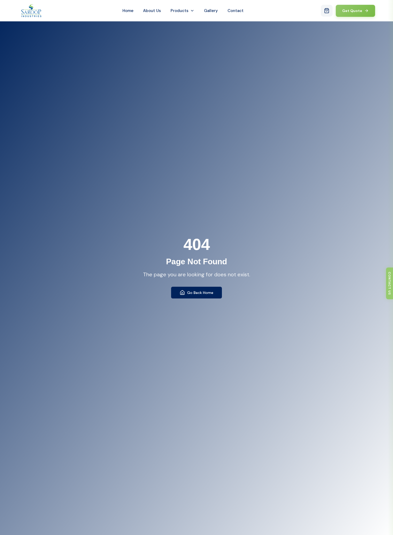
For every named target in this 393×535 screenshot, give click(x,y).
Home (127, 10)
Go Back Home (200, 292)
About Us (152, 10)
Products (179, 10)
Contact (236, 10)
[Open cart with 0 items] (327, 11)
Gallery (211, 10)
